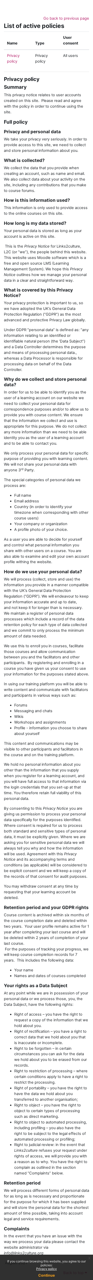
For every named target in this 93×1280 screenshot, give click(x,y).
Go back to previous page (66, 18)
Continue (46, 1275)
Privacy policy (46, 1269)
